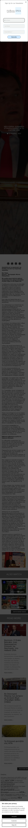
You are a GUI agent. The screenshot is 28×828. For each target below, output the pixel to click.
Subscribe (14, 37)
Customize (14, 820)
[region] (14, 814)
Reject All (14, 825)
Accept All (14, 816)
